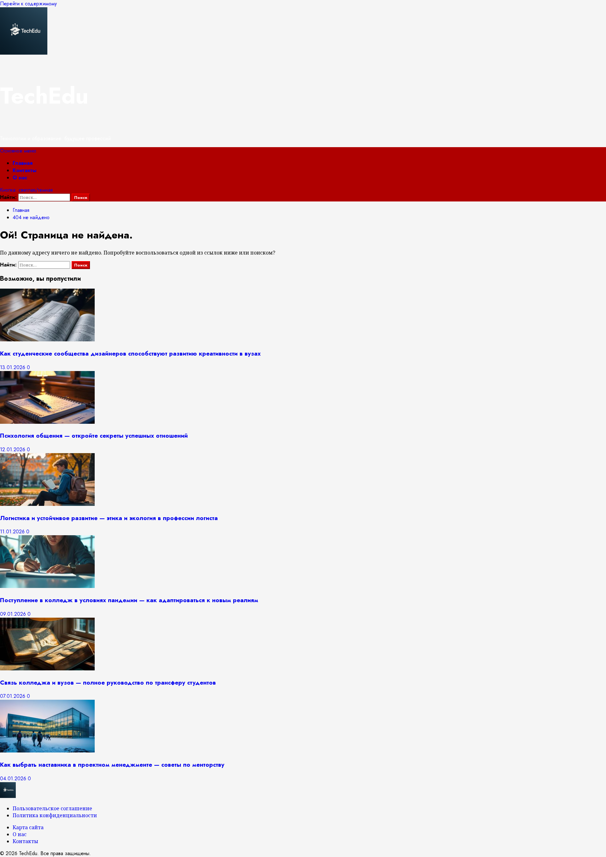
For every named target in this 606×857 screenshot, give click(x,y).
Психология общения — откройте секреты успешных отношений (94, 435)
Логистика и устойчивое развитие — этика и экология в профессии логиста (109, 518)
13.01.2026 (13, 367)
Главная (23, 163)
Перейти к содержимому (28, 3)
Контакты (24, 170)
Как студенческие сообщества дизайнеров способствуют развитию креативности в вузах (130, 353)
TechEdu (44, 95)
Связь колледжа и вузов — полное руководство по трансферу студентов (108, 682)
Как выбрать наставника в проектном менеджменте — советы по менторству (112, 764)
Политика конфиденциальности (55, 815)
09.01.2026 (13, 614)
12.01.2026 (13, 449)
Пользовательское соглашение (52, 808)
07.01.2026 (13, 696)
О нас (20, 177)
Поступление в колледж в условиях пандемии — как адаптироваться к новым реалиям (129, 600)
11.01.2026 (13, 531)
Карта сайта (28, 827)
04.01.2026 (14, 778)
